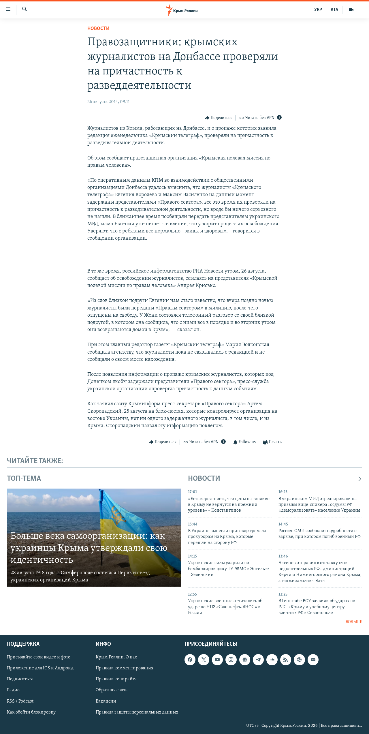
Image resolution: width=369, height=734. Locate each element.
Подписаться (20, 679)
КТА (334, 9)
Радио (13, 690)
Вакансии (106, 701)
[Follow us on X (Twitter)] (203, 659)
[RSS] (285, 659)
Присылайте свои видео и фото (38, 657)
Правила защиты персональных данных (137, 712)
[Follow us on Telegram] (258, 659)
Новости (98, 28)
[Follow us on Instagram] (230, 659)
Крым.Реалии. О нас (116, 657)
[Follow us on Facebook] (189, 659)
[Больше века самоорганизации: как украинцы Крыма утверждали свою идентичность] (94, 538)
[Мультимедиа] (351, 10)
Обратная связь (111, 690)
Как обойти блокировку (31, 712)
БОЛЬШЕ (354, 622)
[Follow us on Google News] (244, 659)
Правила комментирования (124, 668)
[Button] (219, 118)
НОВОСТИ (204, 479)
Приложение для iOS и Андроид (40, 668)
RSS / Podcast (20, 701)
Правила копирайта (116, 679)
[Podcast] (299, 659)
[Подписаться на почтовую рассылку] (313, 659)
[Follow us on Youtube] (217, 659)
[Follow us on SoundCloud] (271, 659)
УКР (318, 9)
